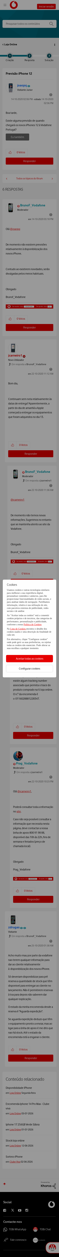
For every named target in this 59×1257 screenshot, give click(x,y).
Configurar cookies (29, 668)
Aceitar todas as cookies (29, 658)
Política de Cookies (32, 624)
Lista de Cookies (18, 629)
